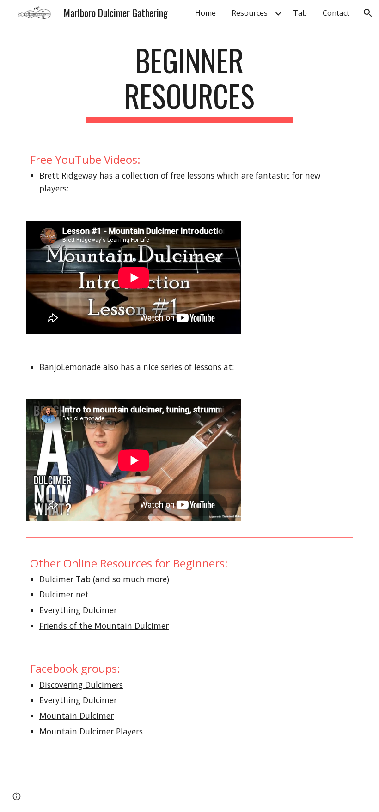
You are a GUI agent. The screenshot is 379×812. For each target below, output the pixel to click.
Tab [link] (300, 13)
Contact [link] (336, 13)
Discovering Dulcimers (81, 684)
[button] (368, 13)
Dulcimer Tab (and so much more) (104, 579)
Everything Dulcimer (78, 609)
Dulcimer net (64, 594)
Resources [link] (250, 13)
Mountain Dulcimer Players (91, 731)
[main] (189, 82)
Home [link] (205, 13)
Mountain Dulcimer (76, 715)
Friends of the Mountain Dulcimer (104, 625)
